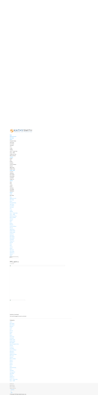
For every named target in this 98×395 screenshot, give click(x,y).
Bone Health (12, 323)
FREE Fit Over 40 (13, 136)
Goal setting (12, 189)
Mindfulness (12, 190)
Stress (11, 183)
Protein (11, 158)
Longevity (11, 171)
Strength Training (13, 140)
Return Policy (12, 385)
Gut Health (12, 177)
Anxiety (11, 185)
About (11, 193)
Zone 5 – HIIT (12, 152)
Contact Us (12, 383)
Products (11, 361)
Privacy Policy (12, 386)
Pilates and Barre (13, 155)
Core (11, 146)
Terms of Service (13, 388)
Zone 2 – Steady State (13, 151)
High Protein (12, 167)
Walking (11, 149)
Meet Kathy (12, 138)
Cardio (11, 148)
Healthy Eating (12, 168)
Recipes (11, 161)
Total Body (12, 145)
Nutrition (11, 157)
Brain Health (12, 176)
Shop (11, 135)
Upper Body (12, 142)
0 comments (12, 263)
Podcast (11, 192)
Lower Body (12, 143)
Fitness (11, 139)
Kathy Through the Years (14, 344)
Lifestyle (11, 180)
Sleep (11, 182)
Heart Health (12, 174)
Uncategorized (12, 372)
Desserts (11, 165)
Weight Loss (12, 179)
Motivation (12, 188)
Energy (11, 186)
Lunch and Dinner (13, 164)
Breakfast (11, 163)
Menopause (12, 173)
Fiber (11, 160)
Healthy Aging (12, 170)
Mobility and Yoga (13, 154)
